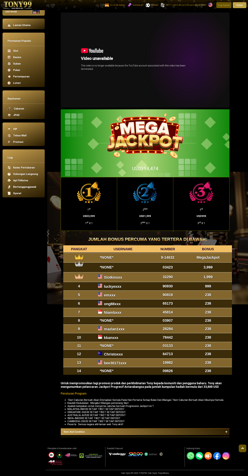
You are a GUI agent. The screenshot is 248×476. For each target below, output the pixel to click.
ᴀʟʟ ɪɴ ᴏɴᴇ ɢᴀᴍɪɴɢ (117, 5)
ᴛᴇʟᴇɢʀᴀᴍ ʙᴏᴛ (137, 5)
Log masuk (224, 5)
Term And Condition (74, 432)
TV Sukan (154, 5)
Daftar (239, 5)
